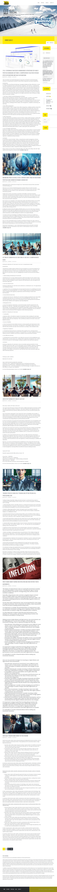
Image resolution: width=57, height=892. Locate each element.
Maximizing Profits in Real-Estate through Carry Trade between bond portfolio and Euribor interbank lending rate (48, 73)
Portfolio (12, 889)
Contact (19, 889)
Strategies (9, 77)
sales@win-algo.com (24, 150)
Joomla (45, 119)
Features (8, 889)
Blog (16, 889)
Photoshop (45, 121)
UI (48, 119)
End (11, 848)
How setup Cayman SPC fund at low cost (14, 399)
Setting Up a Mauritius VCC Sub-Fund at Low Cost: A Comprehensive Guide (47, 79)
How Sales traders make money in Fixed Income (15, 736)
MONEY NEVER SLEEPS (47, 58)
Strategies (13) (48, 52)
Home (4, 889)
